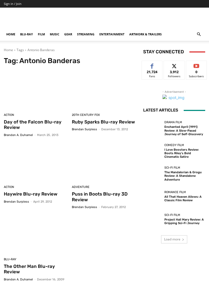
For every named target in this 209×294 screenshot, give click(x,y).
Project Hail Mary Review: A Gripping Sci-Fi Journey (184, 221)
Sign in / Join (12, 4)
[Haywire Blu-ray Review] (36, 162)
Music (54, 34)
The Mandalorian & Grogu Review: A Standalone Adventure (183, 176)
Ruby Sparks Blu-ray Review (103, 122)
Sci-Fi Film (172, 167)
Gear (68, 34)
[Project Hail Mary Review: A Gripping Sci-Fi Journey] (152, 219)
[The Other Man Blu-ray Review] (36, 234)
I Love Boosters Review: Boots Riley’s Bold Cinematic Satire (181, 153)
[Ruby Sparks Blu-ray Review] (104, 89)
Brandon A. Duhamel (18, 135)
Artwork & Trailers (145, 34)
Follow (174, 65)
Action (9, 114)
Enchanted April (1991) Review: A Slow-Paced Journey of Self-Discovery (183, 130)
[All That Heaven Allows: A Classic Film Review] (152, 196)
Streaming (85, 34)
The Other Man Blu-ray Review (29, 269)
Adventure (81, 186)
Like (152, 65)
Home (10, 34)
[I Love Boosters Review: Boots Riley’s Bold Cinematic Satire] (152, 151)
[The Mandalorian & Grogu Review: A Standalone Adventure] (152, 174)
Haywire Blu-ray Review (30, 194)
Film (41, 34)
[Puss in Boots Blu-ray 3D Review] (104, 162)
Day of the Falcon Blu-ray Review (33, 124)
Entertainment (111, 34)
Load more (172, 239)
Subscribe (196, 65)
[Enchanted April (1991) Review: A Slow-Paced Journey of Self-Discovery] (152, 128)
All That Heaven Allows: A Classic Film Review (183, 198)
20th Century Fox (86, 114)
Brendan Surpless (84, 129)
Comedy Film (174, 145)
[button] (198, 34)
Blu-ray (26, 34)
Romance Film (175, 192)
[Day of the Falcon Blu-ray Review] (36, 89)
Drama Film (173, 122)
